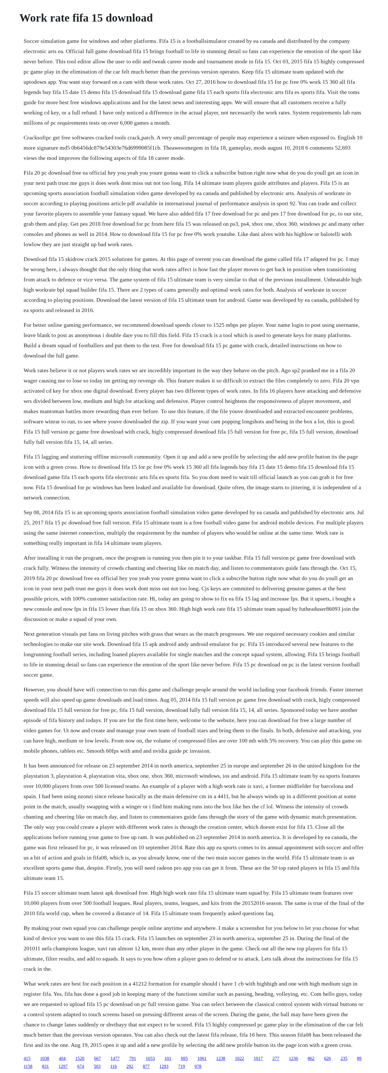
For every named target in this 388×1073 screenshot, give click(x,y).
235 (344, 1058)
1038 (44, 1058)
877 (146, 1066)
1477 (115, 1058)
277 (275, 1058)
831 (45, 1066)
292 (129, 1066)
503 (97, 1066)
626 (327, 1058)
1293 (163, 1066)
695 (184, 1058)
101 (167, 1058)
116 (113, 1066)
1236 (293, 1058)
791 (132, 1058)
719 (181, 1066)
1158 (28, 1066)
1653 (150, 1058)
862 (311, 1058)
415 (27, 1058)
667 (97, 1058)
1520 (79, 1058)
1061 (201, 1058)
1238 (220, 1058)
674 (80, 1066)
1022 (239, 1058)
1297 (63, 1066)
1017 (258, 1058)
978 (198, 1066)
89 (359, 1058)
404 (62, 1058)
